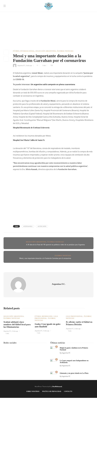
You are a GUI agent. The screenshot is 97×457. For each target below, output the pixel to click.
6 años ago (29, 65)
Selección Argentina (46, 51)
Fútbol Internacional (23, 51)
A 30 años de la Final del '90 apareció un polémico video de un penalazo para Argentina (55, 245)
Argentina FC (66, 353)
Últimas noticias (65, 51)
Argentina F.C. (21, 65)
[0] (53, 349)
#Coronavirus (27, 226)
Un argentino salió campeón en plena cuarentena (53, 84)
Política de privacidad (51, 391)
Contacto (68, 391)
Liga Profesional (74, 316)
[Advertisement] (48, 16)
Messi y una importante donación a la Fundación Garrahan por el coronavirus (45, 258)
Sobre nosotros (32, 391)
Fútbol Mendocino (44, 316)
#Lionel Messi (42, 226)
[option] (17, 324)
